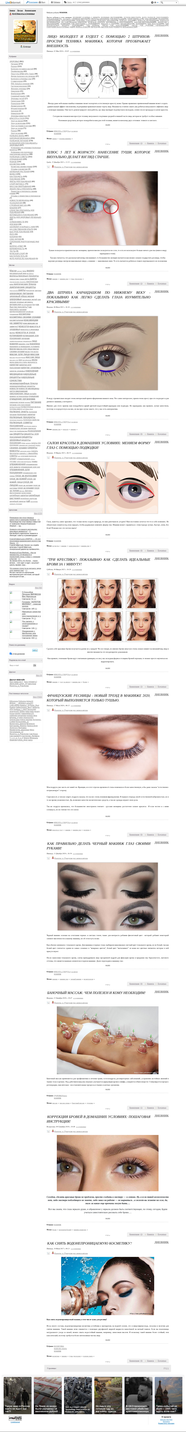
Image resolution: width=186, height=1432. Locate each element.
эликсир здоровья (16, 504)
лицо (34, 341)
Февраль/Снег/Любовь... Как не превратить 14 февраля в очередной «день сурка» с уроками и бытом (25, 556)
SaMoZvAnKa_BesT (24, 707)
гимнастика (14, 279)
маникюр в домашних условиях (25, 346)
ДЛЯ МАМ (14, 224)
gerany (37, 711)
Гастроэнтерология (19, 86)
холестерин (26, 493)
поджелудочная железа (31, 407)
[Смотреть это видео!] (16, 595)
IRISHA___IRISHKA (17, 703)
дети (27, 279)
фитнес (22, 491)
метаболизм (27, 360)
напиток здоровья (17, 371)
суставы (13, 461)
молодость (32, 362)
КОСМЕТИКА (15, 164)
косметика (24, 314)
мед (20, 360)
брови (85, 682)
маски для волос (32, 352)
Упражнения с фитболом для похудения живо (29, 633)
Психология (16, 104)
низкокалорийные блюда (24, 383)
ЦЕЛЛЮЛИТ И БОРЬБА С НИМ (22, 227)
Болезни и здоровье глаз (21, 79)
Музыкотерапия (17, 109)
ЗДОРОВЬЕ (14, 61)
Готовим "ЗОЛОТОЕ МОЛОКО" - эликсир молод (31, 604)
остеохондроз (22, 396)
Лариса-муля (32, 726)
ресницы (86, 830)
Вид (156, 3)
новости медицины (29, 388)
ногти (12, 391)
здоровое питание (21, 293)
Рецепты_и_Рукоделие (19, 686)
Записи (12, 10)
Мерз (32, 730)
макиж (54, 138)
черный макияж (75, 979)
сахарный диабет (34, 445)
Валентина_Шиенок (18, 724)
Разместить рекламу (166, 1423)
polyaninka (22, 716)
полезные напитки (26, 414)
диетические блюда (25, 284)
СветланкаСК (15, 736)
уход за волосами (26, 475)
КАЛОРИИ (14, 237)
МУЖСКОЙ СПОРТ (17, 254)
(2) (35, 599)
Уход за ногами (17, 133)
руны (23, 443)
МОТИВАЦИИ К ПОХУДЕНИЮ (22, 215)
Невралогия (16, 113)
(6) (36, 609)
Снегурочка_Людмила (30, 736)
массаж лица (33, 357)
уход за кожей (18, 478)
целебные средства (28, 498)
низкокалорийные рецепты (22, 386)
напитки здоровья (31, 367)
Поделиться (162, 143)
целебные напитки (19, 495)
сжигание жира (25, 451)
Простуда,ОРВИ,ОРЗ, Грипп (22, 74)
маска (13, 349)
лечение (25, 338)
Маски (13, 270)
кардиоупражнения (18, 312)
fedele (22, 711)
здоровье (16, 299)
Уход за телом (17, 128)
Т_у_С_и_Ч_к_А (16, 738)
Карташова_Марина (18, 726)
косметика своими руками (25, 317)
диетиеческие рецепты (18, 282)
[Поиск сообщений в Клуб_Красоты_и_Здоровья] (35, 650)
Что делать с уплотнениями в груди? (29, 623)
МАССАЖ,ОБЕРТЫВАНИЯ (21, 186)
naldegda (13, 716)
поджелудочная (15, 407)
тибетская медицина (24, 461)
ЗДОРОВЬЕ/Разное (60, 1096)
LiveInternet (14, 2)
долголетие (30, 290)
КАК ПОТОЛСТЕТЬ (17, 256)
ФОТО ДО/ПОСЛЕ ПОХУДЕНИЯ (22, 259)
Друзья (20, 10)
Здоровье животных (19, 116)
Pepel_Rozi (34, 705)
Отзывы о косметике (19, 169)
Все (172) (38, 513)
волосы (14, 275)
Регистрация (33, 2)
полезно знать (19, 411)
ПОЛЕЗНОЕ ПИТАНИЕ (19, 141)
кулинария (16, 335)
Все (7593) (37, 697)
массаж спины (65, 1103)
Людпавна (22, 728)
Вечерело (31, 724)
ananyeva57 (14, 711)
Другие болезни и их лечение (23, 76)
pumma (30, 716)
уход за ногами (25, 485)
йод (33, 305)
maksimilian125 (27, 714)
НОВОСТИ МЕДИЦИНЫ (19, 200)
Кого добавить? (30, 682)
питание (36, 402)
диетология (14, 290)
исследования (27, 304)
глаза (21, 279)
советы (13, 456)
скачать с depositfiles (28, 453)
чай (28, 501)
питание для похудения (20, 405)
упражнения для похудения (20, 471)
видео (30, 270)
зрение (13, 302)
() (141, 143)
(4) (36, 638)
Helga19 (29, 701)
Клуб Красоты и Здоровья (10, 14)
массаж (34, 354)
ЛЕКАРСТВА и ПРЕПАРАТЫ (21, 189)
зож (39, 299)
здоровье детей (29, 299)
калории (22, 309)
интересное (15, 304)
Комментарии (30, 10)
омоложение (21, 391)
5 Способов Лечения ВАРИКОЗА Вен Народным (31, 594)
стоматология (23, 459)
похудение (16, 425)
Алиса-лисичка (26, 720)
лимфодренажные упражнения (20, 341)
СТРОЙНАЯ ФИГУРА (18, 205)
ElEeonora (14, 701)
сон (19, 456)
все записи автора (80, 167)
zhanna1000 (28, 718)
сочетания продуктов (28, 456)
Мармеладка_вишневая (19, 730)
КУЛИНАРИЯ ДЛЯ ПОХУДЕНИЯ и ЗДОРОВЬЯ (78, 24)
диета (33, 278)
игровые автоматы (25, 302)
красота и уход (25, 332)
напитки (14, 364)
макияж (14, 343)
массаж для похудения (17, 357)
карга (30, 740)
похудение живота (30, 426)
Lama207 (29, 703)
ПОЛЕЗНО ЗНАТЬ (17, 136)
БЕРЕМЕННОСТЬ (17, 249)
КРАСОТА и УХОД (17, 118)
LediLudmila (14, 705)
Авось (69, 2)
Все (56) (38, 588)
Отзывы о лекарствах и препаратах (25, 196)
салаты (28, 443)
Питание (14, 64)
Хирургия (15, 111)
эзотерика (34, 501)
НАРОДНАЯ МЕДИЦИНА (20, 138)
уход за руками (26, 488)
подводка (55, 546)
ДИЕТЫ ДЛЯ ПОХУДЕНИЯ (20, 181)
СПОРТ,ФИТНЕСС (17, 184)
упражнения (17, 464)
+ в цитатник (75, 51)
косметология (16, 320)
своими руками (18, 447)
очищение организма (22, 398)
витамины (30, 273)
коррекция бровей (65, 1230)
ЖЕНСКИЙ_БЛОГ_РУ (19, 684)
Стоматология (17, 81)
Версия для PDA (166, 1419)
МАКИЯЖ (13, 208)
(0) (38, 520)
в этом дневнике (18, 654)
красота (24, 326)
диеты (22, 290)
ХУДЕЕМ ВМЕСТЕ (17, 222)
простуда (13, 431)
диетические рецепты (23, 287)
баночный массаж (78, 1103)
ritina (35, 716)
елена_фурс (22, 740)
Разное (14, 66)
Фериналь (34, 738)
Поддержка (152, 2)
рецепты (18, 433)
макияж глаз (23, 344)
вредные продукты (28, 276)
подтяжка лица (28, 409)
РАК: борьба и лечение (20, 84)
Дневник (161, 35)
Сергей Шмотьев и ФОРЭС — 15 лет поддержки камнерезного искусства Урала (25, 541)
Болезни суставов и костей (22, 69)
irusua (12, 714)
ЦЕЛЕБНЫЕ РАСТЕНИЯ (20, 172)
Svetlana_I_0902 (20, 709)
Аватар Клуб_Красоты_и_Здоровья (25, 31)
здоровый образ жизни (22, 296)
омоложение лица (19, 393)
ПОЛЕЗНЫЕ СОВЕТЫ (19, 157)
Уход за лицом (17, 121)
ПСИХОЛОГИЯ (16, 203)
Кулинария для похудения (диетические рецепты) (21, 153)
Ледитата (14, 728)
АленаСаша (15, 720)
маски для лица (20, 354)
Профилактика (17, 71)
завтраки (38, 290)
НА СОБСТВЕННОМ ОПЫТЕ (21, 229)
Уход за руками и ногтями (21, 126)
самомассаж (23, 445)
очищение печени (17, 402)
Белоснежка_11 (22, 722)
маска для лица (24, 349)
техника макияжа (65, 138)
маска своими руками (24, 350)
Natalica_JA (24, 705)
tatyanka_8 (14, 718)
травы (34, 461)
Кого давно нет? (16, 682)
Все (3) (39, 675)
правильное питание (18, 428)
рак (11, 434)
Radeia (12, 707)
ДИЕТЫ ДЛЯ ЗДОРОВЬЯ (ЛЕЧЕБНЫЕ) (25, 217)
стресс (32, 459)
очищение (34, 396)
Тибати (26, 738)
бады (24, 271)
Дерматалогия (17, 106)
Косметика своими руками (21, 167)
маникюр (35, 343)
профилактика (22, 431)
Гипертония (16, 101)
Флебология (16, 94)
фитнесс (29, 491)
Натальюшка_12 (16, 732)
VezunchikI (31, 709)
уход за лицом (65, 682)
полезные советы (21, 422)
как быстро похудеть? (24, 305)
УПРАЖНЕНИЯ (16, 159)
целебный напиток (18, 501)
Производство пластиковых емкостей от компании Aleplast (23, 519)
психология (34, 430)
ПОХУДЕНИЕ (15, 179)
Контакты (166, 1421)
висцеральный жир (18, 273)
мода (34, 360)
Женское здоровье (18, 89)
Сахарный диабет (18, 96)
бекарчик (13, 740)
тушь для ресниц (76, 279)
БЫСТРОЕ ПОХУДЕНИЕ (19, 232)
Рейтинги (56, 2)
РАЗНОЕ (13, 162)
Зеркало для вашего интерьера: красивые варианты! (23, 530)
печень (27, 402)
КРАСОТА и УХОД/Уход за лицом (66, 131)
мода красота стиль (18, 362)
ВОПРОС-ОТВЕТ (16, 246)
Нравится (150, 143)
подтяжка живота (16, 409)
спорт (13, 458)
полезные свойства (31, 420)
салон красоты (74, 546)
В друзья (27, 47)
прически (32, 428)
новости (14, 388)
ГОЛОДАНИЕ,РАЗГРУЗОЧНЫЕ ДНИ (24, 242)
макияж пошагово (80, 1230)
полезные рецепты (16, 420)
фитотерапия (15, 493)
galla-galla (29, 711)
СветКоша (33, 734)
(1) (19, 559)
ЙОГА (12, 234)
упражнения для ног (30, 467)
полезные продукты (22, 417)
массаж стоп (14, 360)
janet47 (18, 714)
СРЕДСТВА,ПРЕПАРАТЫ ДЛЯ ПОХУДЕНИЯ (107, 19)
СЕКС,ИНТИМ (15, 239)
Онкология (15, 91)
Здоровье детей (17, 99)
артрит (19, 271)
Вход (43, 2)
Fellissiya (22, 701)
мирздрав (32, 684)
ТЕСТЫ (13, 251)
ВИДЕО (13, 174)
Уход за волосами (18, 123)
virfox (21, 718)
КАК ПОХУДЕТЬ (16, 177)
